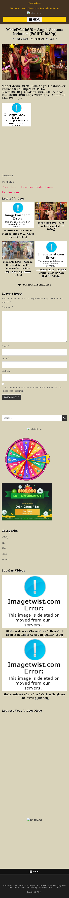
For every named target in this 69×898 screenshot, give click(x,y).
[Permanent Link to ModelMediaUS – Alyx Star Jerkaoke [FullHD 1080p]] (51, 211)
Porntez (34, 3)
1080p (37, 39)
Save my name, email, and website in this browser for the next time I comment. (32, 389)
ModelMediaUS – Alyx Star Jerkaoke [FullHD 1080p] (51, 226)
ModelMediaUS (41, 284)
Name (5, 346)
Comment (7, 307)
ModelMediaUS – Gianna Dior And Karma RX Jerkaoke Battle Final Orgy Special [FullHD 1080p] (17, 268)
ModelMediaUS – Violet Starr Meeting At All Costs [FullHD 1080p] (18, 233)
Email (5, 359)
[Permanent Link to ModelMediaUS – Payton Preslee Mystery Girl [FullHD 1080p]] (51, 254)
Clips (44, 39)
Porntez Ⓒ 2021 (34, 892)
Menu (36, 19)
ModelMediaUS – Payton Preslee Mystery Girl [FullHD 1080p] (51, 273)
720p (4, 548)
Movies (5, 559)
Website (6, 371)
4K (3, 543)
